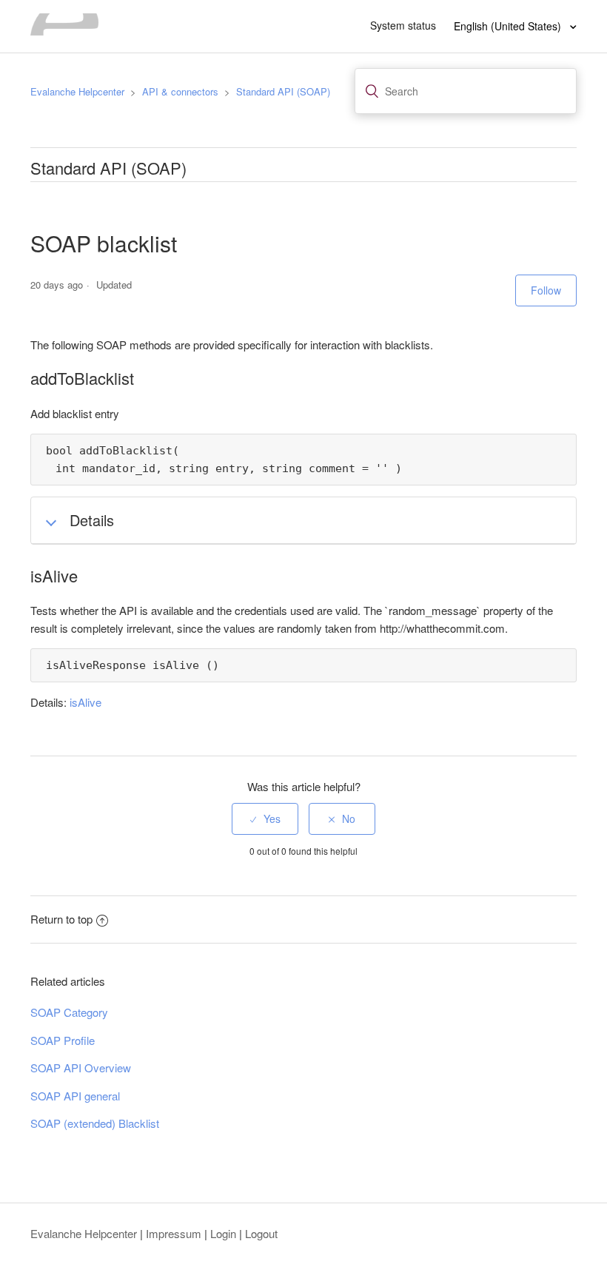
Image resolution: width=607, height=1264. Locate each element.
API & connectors (180, 91)
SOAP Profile (62, 1040)
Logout (261, 1233)
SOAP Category (69, 1012)
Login (223, 1233)
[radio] (265, 819)
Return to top (61, 919)
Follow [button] (546, 290)
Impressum (173, 1233)
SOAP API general (75, 1095)
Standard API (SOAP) (283, 91)
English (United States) (509, 26)
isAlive (85, 702)
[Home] (64, 30)
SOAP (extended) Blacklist (94, 1123)
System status (403, 25)
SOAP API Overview (80, 1067)
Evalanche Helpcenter (77, 91)
